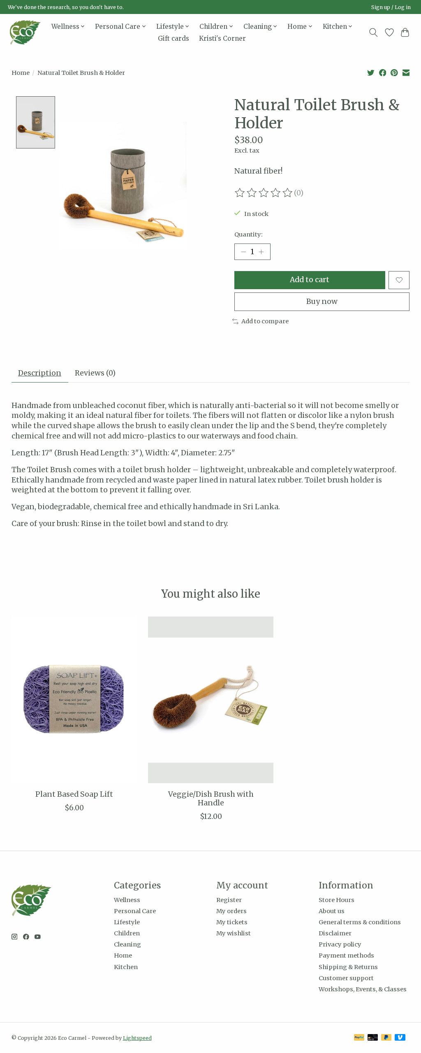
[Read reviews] (264, 193)
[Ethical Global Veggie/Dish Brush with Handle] (210, 700)
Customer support (346, 978)
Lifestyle (127, 922)
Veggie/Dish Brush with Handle (210, 798)
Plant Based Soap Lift (74, 794)
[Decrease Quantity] (243, 251)
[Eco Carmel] (25, 32)
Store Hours (336, 900)
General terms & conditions (360, 922)
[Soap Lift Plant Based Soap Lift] (74, 700)
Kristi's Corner (222, 38)
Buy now (322, 301)
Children (127, 933)
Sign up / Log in (391, 7)
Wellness (127, 900)
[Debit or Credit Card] (373, 1038)
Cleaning (127, 944)
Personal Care (135, 911)
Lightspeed (137, 1038)
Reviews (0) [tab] (95, 373)
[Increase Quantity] (261, 251)
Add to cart (309, 279)
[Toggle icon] (373, 32)
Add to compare (265, 321)
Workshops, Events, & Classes (363, 989)
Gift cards (173, 38)
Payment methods (346, 955)
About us (332, 911)
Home (21, 73)
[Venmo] (400, 1038)
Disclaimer (335, 933)
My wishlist (233, 933)
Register (229, 900)
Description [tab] (39, 373)
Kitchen (126, 967)
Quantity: (248, 234)
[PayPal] (359, 1038)
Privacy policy (340, 944)
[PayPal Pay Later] (386, 1038)
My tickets (232, 922)
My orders (231, 911)
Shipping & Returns (348, 967)
